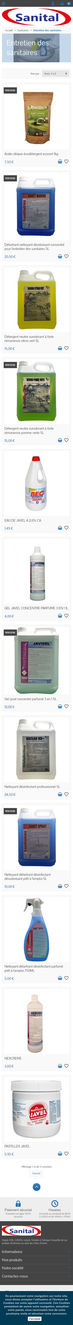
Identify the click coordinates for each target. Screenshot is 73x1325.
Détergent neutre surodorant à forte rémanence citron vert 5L (29, 339)
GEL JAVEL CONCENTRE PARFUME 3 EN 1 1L (36, 608)
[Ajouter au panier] (60, 161)
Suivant (36, 1173)
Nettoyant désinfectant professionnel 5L (32, 787)
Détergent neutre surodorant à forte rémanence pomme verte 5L (29, 430)
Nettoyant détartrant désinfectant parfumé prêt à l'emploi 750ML (33, 968)
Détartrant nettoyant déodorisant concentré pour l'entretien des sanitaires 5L (34, 247)
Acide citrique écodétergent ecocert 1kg (31, 154)
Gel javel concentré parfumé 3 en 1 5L (30, 699)
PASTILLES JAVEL (17, 1146)
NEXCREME (13, 1058)
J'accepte (34, 1318)
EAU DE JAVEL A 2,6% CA (22, 520)
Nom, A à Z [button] (50, 73)
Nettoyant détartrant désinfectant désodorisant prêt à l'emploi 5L (27, 876)
